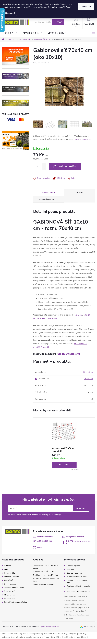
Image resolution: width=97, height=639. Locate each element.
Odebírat (81, 508)
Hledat (58, 22)
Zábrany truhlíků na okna (14, 588)
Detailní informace (82, 139)
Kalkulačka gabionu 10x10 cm (78, 592)
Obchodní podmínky (75, 573)
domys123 (41, 547)
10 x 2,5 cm (52, 318)
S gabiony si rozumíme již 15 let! (45, 575)
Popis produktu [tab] (48, 192)
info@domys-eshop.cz (75, 537)
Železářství (8, 580)
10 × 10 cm (88, 372)
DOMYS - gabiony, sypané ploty (78, 542)
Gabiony (7, 566)
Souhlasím (86, 6)
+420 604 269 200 (44, 541)
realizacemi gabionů (68, 354)
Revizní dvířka (9, 573)
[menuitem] (11, 33)
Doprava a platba (73, 565)
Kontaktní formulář (44, 537)
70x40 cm (88, 378)
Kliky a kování (9, 595)
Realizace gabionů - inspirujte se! (78, 587)
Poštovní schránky (11, 577)
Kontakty (70, 569)
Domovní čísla (9, 599)
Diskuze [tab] (80, 192)
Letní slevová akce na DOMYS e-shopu (45, 567)
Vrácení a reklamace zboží (77, 576)
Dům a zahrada (10, 584)
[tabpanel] (64, 444)
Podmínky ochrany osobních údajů (78, 581)
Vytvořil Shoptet (89, 627)
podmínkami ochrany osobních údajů (46, 514)
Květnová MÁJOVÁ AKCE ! (43, 571)
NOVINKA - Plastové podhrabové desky (46, 579)
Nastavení (10, 13)
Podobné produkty (47, 199)
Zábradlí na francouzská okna (15, 602)
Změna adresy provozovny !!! (44, 584)
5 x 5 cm (78, 315)
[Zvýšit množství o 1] (44, 165)
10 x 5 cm (41, 318)
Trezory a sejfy (10, 591)
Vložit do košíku (67, 166)
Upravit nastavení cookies (49, 627)
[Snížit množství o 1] (44, 168)
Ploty (6, 569)
